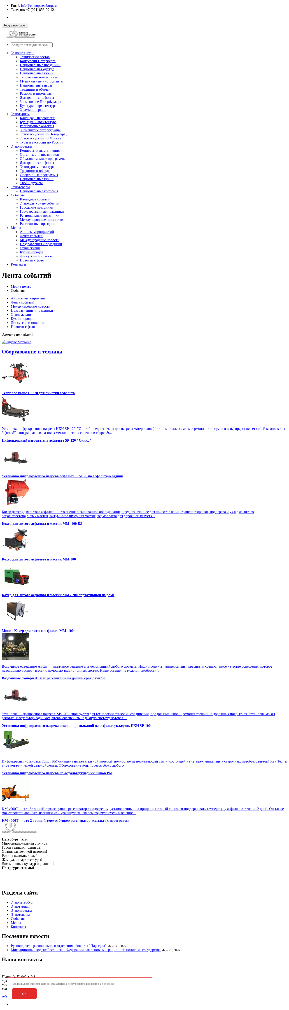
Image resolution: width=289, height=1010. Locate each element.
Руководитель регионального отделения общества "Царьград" (59, 946)
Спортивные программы (39, 175)
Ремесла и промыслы (36, 93)
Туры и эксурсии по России (41, 142)
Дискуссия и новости (27, 323)
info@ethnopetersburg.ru (39, 5)
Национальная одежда (37, 69)
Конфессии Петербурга (38, 61)
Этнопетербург (22, 53)
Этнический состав (35, 57)
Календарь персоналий (37, 118)
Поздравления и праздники (41, 244)
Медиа (16, 228)
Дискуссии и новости (36, 256)
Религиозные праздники (39, 224)
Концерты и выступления (40, 150)
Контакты (18, 264)
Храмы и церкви (33, 110)
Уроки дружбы (31, 183)
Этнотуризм (20, 114)
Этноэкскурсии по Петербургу (43, 134)
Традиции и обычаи (35, 89)
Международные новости (39, 240)
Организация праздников (39, 154)
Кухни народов (31, 252)
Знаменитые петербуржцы (40, 130)
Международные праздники (41, 219)
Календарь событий (35, 199)
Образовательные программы (42, 158)
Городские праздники (36, 207)
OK (24, 994)
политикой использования (82, 983)
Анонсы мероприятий (37, 232)
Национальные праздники (40, 65)
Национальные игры (36, 85)
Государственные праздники (42, 211)
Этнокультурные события (39, 203)
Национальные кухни (37, 73)
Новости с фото (32, 260)
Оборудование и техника (32, 352)
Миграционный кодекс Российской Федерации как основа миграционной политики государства (86, 950)
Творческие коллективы (38, 77)
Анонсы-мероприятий (28, 298)
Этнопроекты (21, 146)
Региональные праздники (39, 215)
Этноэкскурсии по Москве (40, 138)
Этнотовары (20, 187)
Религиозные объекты (37, 126)
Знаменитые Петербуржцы (40, 102)
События (18, 195)
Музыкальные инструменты (41, 81)
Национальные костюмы (39, 191)
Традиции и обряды (35, 171)
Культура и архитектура (38, 106)
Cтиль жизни (30, 248)
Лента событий (31, 236)
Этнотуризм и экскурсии (39, 167)
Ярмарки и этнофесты (37, 97)
